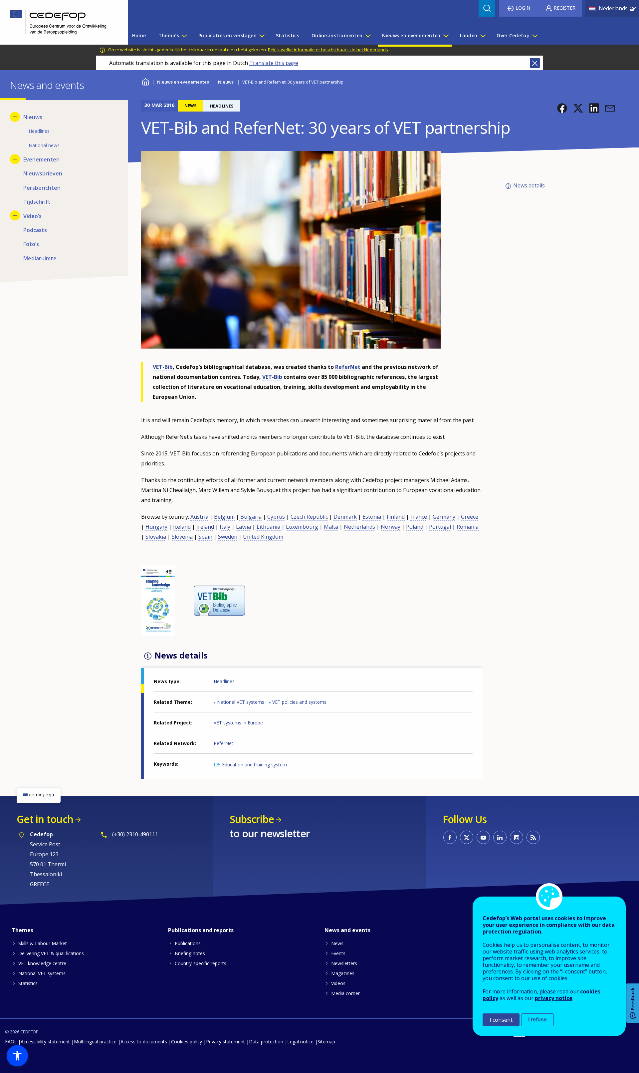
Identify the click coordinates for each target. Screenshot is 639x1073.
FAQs (11, 1041)
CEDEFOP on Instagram (516, 837)
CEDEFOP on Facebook (450, 837)
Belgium (224, 516)
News (337, 943)
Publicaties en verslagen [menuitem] (227, 35)
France (418, 516)
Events (338, 953)
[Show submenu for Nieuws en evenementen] (446, 36)
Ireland (205, 526)
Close (535, 63)
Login (523, 8)
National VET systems (240, 702)
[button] (562, 108)
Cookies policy (186, 1041)
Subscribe (252, 819)
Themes (22, 930)
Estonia (371, 516)
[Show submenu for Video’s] (15, 215)
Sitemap (326, 1041)
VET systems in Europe (238, 722)
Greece (469, 516)
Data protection (266, 1041)
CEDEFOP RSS (533, 837)
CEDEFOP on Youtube (483, 837)
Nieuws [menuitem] (32, 117)
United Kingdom (263, 536)
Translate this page (273, 63)
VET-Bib (163, 367)
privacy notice (553, 998)
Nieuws (226, 82)
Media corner (345, 993)
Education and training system (254, 764)
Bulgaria (250, 516)
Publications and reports (201, 930)
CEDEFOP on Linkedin (500, 837)
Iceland (182, 526)
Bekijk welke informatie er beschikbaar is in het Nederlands (328, 50)
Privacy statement (225, 1041)
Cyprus (276, 516)
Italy (225, 526)
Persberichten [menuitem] (42, 187)
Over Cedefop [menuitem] (513, 35)
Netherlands (359, 526)
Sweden (227, 536)
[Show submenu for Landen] (483, 36)
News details (529, 185)
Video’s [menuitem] (32, 216)
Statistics (28, 983)
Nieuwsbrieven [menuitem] (42, 173)
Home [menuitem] (139, 35)
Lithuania (269, 526)
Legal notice (300, 1041)
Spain (205, 536)
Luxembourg (302, 526)
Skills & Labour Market (42, 943)
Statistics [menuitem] (287, 35)
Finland (396, 516)
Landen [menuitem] (469, 35)
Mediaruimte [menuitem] (40, 258)
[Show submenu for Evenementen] (15, 159)
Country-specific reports (200, 963)
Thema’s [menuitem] (168, 35)
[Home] (59, 22)
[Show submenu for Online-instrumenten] (368, 36)
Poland (414, 526)
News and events (347, 930)
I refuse (537, 1019)
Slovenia (182, 536)
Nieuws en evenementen (183, 82)
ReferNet (347, 367)
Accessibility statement (45, 1041)
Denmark (345, 516)
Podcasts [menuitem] (35, 230)
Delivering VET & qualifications (51, 953)
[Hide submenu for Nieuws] (15, 117)
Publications (188, 943)
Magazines (342, 973)
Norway (390, 526)
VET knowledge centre (42, 963)
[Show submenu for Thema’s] (184, 36)
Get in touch (45, 819)
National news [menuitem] (44, 145)
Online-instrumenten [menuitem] (337, 35)
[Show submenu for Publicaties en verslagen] (262, 36)
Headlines (224, 681)
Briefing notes (190, 953)
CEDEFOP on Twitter (466, 837)
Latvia (243, 526)
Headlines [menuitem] (39, 131)
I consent (501, 1019)
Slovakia (155, 536)
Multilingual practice (95, 1041)
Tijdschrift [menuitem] (37, 201)
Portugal (440, 526)
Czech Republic (309, 516)
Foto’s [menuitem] (31, 244)
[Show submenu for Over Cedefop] (534, 36)
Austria (199, 516)
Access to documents (143, 1041)
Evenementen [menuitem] (41, 159)
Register (564, 8)
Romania (468, 526)
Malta (331, 526)
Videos (338, 983)
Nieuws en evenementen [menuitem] (411, 35)
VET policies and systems (299, 702)
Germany (444, 516)
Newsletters (344, 963)
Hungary (156, 526)
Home (145, 81)
